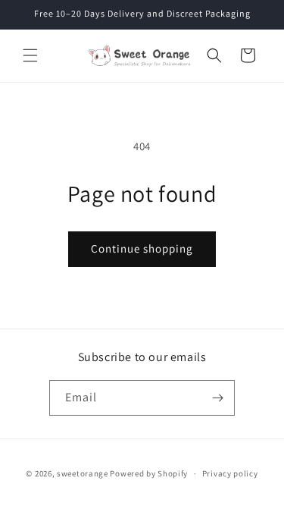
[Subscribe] (217, 398)
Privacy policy (230, 473)
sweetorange (82, 473)
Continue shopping (142, 248)
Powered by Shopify (149, 473)
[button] (30, 55)
